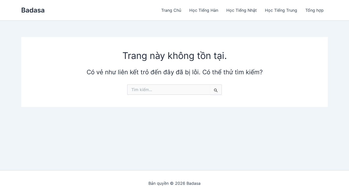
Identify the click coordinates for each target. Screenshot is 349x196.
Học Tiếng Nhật (241, 10)
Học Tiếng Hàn (203, 10)
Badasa (33, 10)
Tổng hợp (314, 10)
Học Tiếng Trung (281, 10)
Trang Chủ (171, 10)
